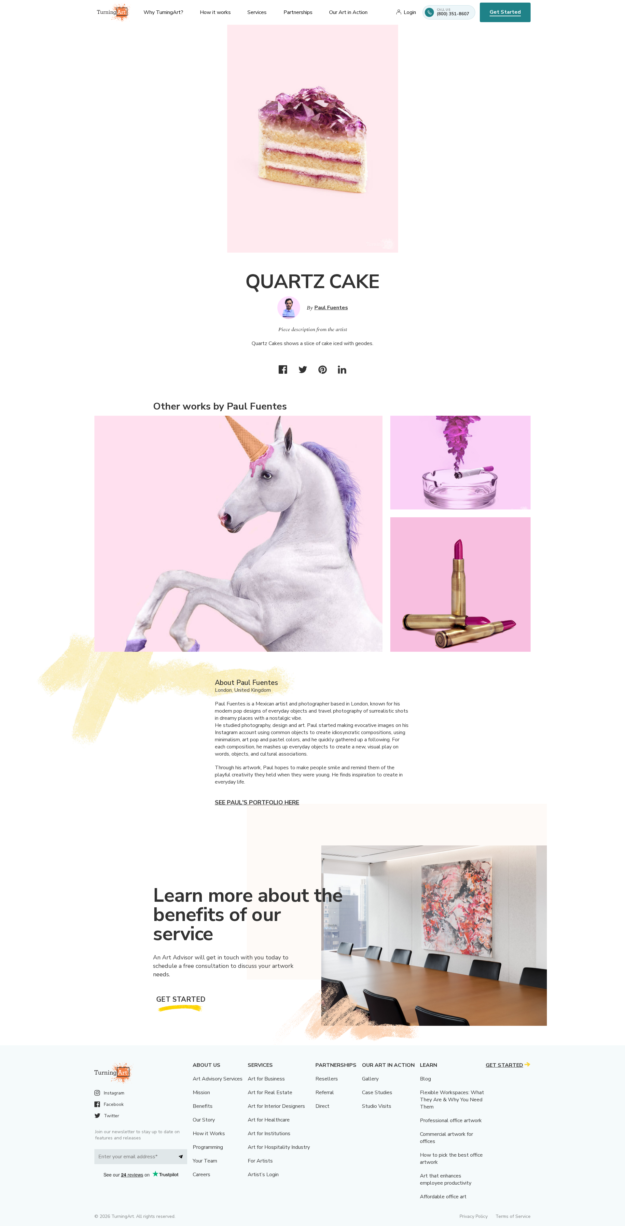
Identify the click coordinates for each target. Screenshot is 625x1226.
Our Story (204, 1119)
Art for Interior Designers (276, 1106)
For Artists (260, 1160)
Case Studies (377, 1092)
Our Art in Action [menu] (348, 12)
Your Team (205, 1160)
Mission (201, 1092)
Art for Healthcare (269, 1119)
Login (410, 12)
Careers (201, 1174)
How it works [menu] (215, 12)
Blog (425, 1078)
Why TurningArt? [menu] (163, 12)
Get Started (505, 12)
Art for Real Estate (270, 1092)
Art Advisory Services (218, 1078)
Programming (208, 1147)
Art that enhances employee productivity (445, 1179)
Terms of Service (513, 1216)
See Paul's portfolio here (257, 802)
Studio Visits (376, 1106)
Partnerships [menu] (298, 12)
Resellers (326, 1078)
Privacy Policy (474, 1216)
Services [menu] (257, 12)
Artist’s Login (263, 1174)
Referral (324, 1092)
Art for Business (266, 1078)
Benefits (203, 1106)
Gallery (370, 1078)
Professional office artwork (451, 1120)
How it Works (209, 1133)
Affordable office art (443, 1196)
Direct (322, 1106)
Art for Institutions (269, 1133)
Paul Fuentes (331, 307)
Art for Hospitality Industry (279, 1147)
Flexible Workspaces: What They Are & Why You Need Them (452, 1099)
